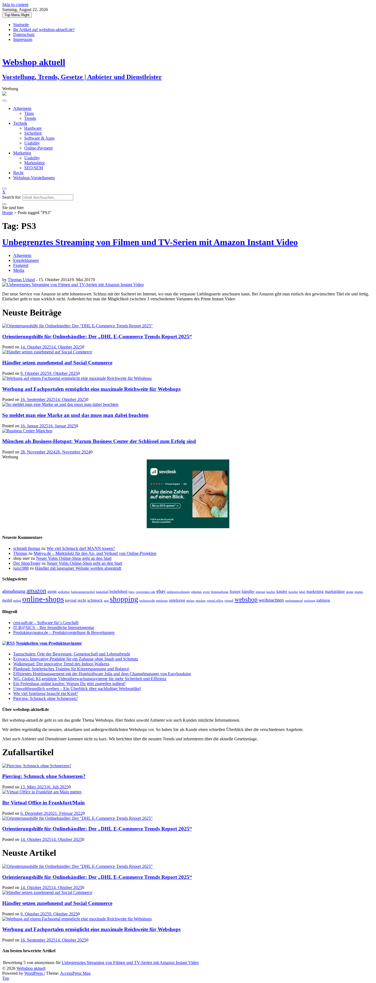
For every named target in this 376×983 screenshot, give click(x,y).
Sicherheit (33, 133)
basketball (102, 591)
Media (18, 270)
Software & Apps (39, 138)
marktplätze (335, 591)
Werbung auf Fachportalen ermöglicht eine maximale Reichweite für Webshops (91, 389)
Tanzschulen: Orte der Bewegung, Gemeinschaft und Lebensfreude (71, 654)
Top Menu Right (16, 15)
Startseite (21, 24)
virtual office (215, 600)
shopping (124, 599)
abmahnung (13, 591)
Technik (20, 123)
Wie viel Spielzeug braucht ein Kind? (45, 693)
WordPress (34, 973)
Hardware (33, 128)
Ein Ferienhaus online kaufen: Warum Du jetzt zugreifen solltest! (69, 683)
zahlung (323, 600)
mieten (359, 591)
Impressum (22, 39)
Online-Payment (38, 148)
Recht (18, 172)
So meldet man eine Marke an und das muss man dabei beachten (75, 415)
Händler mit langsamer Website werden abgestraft (78, 568)
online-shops (43, 598)
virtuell (228, 600)
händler (248, 591)
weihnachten (271, 600)
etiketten (196, 591)
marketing (315, 591)
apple (52, 591)
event (206, 591)
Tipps (29, 113)
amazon (36, 590)
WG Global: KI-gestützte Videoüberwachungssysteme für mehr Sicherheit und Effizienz (90, 678)
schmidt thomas (26, 548)
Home (7, 212)
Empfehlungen (26, 260)
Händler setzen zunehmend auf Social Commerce (57, 362)
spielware (162, 600)
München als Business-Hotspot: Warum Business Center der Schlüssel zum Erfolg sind (99, 441)
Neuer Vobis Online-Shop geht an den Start (73, 558)
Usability (32, 143)
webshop (246, 599)
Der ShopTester (26, 563)
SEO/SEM (33, 167)
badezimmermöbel (83, 591)
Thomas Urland (21, 279)
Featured (20, 265)
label (302, 591)
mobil (7, 600)
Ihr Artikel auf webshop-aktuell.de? (44, 29)
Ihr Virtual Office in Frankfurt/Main (43, 802)
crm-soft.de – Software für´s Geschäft (45, 622)
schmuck (95, 600)
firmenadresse (219, 591)
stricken (201, 600)
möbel (17, 600)
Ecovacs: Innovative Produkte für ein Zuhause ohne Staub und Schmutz (75, 659)
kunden (293, 591)
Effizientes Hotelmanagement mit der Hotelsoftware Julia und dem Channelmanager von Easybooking (102, 673)
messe (349, 591)
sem (106, 600)
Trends (30, 118)
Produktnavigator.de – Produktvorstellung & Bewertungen (64, 632)
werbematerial (294, 600)
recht (82, 600)
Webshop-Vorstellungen (34, 177)
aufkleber (64, 591)
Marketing (22, 153)
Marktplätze (34, 162)
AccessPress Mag (75, 973)
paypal (71, 600)
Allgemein (22, 108)
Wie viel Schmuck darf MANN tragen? (81, 548)
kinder (281, 591)
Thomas (20, 553)
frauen (235, 591)
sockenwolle (147, 600)
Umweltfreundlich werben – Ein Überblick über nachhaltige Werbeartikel (77, 688)
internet (260, 591)
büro (132, 591)
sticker (190, 600)
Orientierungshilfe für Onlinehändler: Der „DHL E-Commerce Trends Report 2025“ (97, 336)
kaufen (270, 591)
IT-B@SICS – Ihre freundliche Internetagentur (53, 627)
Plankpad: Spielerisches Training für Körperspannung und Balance (71, 668)
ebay (161, 591)
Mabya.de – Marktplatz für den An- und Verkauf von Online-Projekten (95, 553)
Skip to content (15, 4)
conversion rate (145, 591)
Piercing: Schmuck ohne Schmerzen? (45, 698)
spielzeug (177, 600)
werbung (309, 600)
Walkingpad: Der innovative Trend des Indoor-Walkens (61, 663)
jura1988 (21, 568)
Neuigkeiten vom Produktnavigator (49, 643)
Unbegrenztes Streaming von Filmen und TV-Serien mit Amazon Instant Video (150, 242)
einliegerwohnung (178, 591)
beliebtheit (118, 591)
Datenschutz (24, 34)
